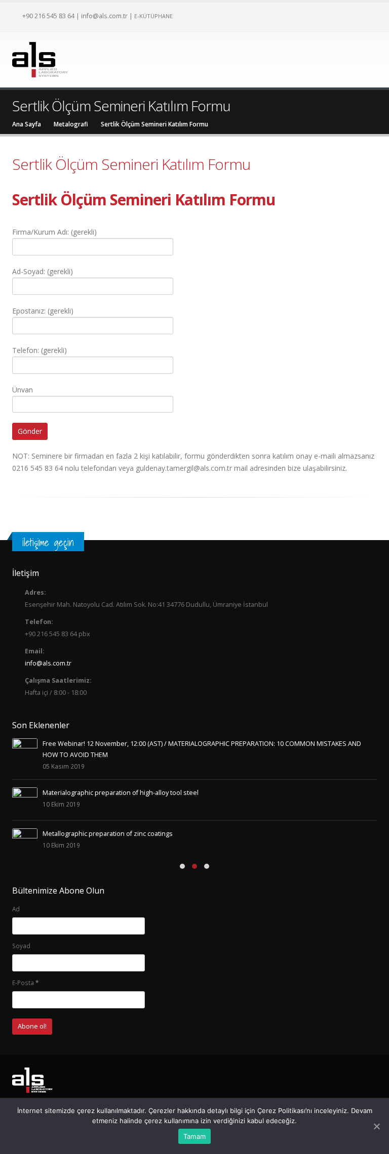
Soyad (21, 946)
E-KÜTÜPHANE (153, 16)
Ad (16, 909)
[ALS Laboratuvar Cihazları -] (40, 59)
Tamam (194, 1136)
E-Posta (25, 983)
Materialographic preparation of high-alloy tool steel (121, 792)
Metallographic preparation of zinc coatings (108, 833)
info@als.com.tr (104, 15)
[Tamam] (376, 1126)
